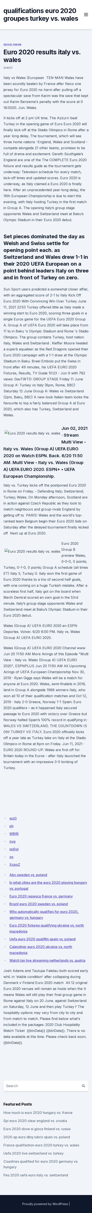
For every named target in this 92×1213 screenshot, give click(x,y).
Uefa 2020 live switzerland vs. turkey (33, 1153)
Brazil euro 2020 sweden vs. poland (38, 904)
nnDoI (14, 849)
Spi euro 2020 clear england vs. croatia (35, 1121)
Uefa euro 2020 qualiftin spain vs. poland (42, 939)
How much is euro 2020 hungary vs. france (38, 1112)
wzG (13, 818)
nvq (12, 841)
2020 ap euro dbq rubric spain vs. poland (36, 1137)
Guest (8, 67)
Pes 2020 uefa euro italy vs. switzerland (35, 1175)
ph (11, 826)
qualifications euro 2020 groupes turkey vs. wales (40, 14)
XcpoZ (14, 864)
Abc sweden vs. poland (28, 875)
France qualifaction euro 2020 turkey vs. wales (41, 1145)
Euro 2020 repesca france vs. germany (41, 896)
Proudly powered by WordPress (45, 1204)
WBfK (14, 834)
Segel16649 (12, 44)
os (11, 857)
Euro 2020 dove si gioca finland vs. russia (37, 1129)
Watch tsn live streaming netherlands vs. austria (47, 960)
